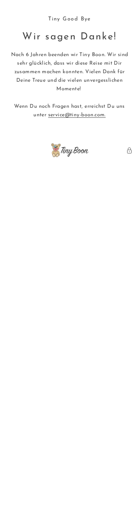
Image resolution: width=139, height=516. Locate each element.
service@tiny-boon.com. (77, 115)
